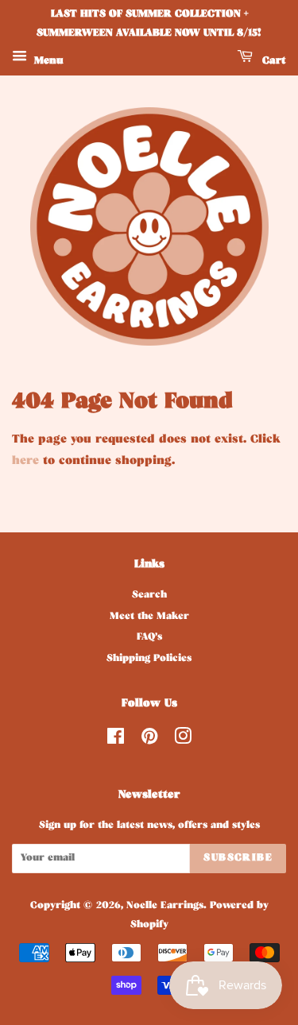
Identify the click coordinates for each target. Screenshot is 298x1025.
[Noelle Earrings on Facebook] (115, 741)
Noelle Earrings (164, 906)
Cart (272, 62)
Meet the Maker (149, 617)
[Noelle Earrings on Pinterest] (149, 741)
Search (149, 595)
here (25, 462)
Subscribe (238, 858)
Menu (47, 62)
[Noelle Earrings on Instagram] (183, 741)
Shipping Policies (149, 659)
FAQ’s (149, 638)
